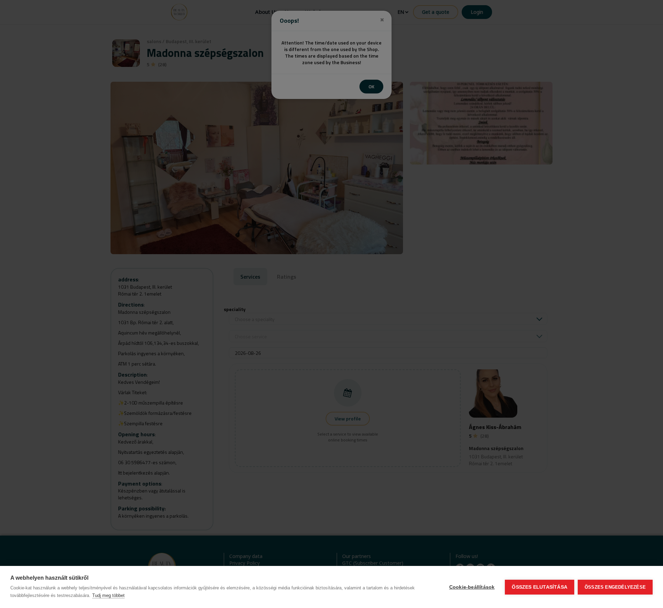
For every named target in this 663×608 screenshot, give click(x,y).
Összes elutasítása (539, 587)
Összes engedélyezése (615, 587)
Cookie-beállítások (472, 587)
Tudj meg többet (108, 595)
